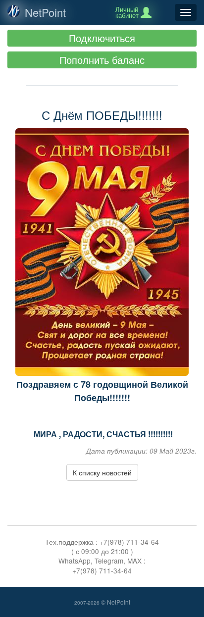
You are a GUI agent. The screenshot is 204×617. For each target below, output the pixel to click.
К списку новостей (102, 472)
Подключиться (102, 38)
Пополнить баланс (102, 59)
